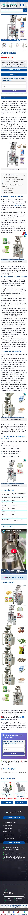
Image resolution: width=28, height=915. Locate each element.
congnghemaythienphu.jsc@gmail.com (11, 856)
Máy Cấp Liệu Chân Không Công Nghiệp (21, 795)
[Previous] (3, 27)
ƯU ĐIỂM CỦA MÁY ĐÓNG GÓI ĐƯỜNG (12, 177)
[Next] (24, 27)
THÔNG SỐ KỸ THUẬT (8, 188)
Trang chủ (3, 50)
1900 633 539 (13, 852)
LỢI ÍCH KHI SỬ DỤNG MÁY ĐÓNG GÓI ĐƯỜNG (13, 179)
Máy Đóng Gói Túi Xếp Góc (7, 795)
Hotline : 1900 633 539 (14, 70)
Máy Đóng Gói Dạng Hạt (21, 50)
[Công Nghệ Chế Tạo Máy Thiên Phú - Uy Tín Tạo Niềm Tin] (9, 5)
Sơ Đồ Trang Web (14, 907)
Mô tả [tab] (3, 97)
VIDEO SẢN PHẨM (8, 190)
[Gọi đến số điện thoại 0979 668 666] (20, 5)
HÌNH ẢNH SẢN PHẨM (8, 192)
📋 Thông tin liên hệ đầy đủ (8, 769)
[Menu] (26, 5)
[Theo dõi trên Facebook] (15, 812)
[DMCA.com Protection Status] (10, 812)
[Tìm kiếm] (25, 10)
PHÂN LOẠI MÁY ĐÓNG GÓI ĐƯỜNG (11, 181)
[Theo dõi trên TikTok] (18, 812)
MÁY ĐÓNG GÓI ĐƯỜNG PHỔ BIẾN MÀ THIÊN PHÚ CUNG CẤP (12, 185)
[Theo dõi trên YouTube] (21, 812)
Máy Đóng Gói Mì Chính (18, 577)
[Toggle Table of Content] (23, 175)
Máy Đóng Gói (11, 50)
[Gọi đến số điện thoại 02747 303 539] (23, 5)
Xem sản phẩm (7, 802)
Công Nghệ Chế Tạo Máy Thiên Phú (16, 858)
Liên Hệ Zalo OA (14, 74)
